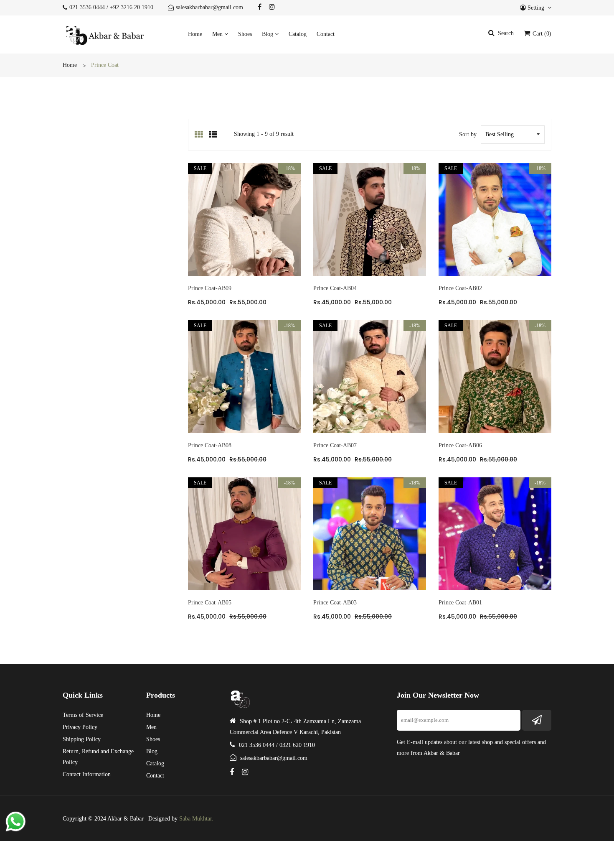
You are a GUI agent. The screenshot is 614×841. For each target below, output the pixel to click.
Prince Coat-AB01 (460, 602)
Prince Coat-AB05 (209, 602)
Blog (268, 34)
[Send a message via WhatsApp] (15, 821)
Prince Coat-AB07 (335, 445)
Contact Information (87, 774)
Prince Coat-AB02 (460, 288)
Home (195, 34)
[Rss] (272, 6)
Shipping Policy (82, 739)
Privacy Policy (80, 727)
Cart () (541, 34)
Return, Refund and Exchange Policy (98, 756)
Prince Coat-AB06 (460, 445)
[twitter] (259, 6)
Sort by (468, 134)
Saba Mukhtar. (196, 819)
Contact (326, 34)
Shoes (245, 34)
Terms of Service (83, 715)
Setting (536, 8)
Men (218, 34)
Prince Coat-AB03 (335, 602)
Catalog (298, 34)
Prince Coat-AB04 (335, 288)
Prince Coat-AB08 (209, 445)
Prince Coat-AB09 (209, 288)
